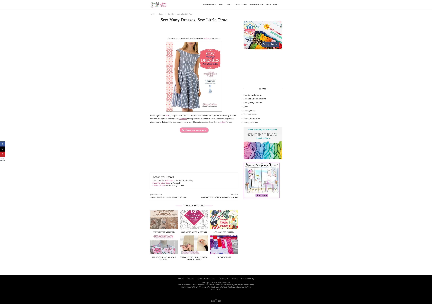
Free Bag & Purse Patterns (255, 99)
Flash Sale (169, 180)
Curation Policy (247, 278)
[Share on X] (2, 149)
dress (168, 115)
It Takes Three (224, 257)
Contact (190, 278)
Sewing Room (271, 4)
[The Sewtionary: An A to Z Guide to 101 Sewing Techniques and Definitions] (164, 244)
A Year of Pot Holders (224, 232)
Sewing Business (256, 4)
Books (229, 4)
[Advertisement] (194, 30)
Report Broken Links (206, 278)
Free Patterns (208, 4)
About (180, 278)
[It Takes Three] (224, 244)
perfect (222, 122)
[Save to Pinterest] (2, 154)
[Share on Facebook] (2, 143)
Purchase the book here (194, 130)
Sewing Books (249, 110)
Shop (221, 4)
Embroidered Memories (164, 232)
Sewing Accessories (252, 118)
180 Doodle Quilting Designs (194, 232)
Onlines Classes (250, 114)
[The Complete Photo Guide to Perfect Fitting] (194, 244)
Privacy (234, 278)
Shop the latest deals (161, 183)
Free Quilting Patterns (253, 102)
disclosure (207, 38)
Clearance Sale (159, 185)
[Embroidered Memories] (164, 219)
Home (152, 14)
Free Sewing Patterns (253, 95)
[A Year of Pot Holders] (224, 219)
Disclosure (223, 278)
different (183, 118)
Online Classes (241, 4)
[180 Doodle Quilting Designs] (194, 219)
